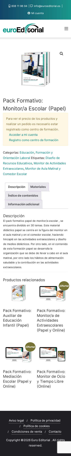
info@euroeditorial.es (47, 6)
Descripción (16, 187)
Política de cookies (36, 426)
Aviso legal (16, 420)
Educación (27, 152)
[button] (61, 53)
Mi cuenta (37, 13)
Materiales (38, 187)
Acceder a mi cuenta (23, 135)
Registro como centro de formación (33, 140)
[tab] (16, 187)
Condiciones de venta (27, 431)
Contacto (55, 431)
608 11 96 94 (19, 6)
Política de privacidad (45, 420)
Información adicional (23, 204)
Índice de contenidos (23, 195)
